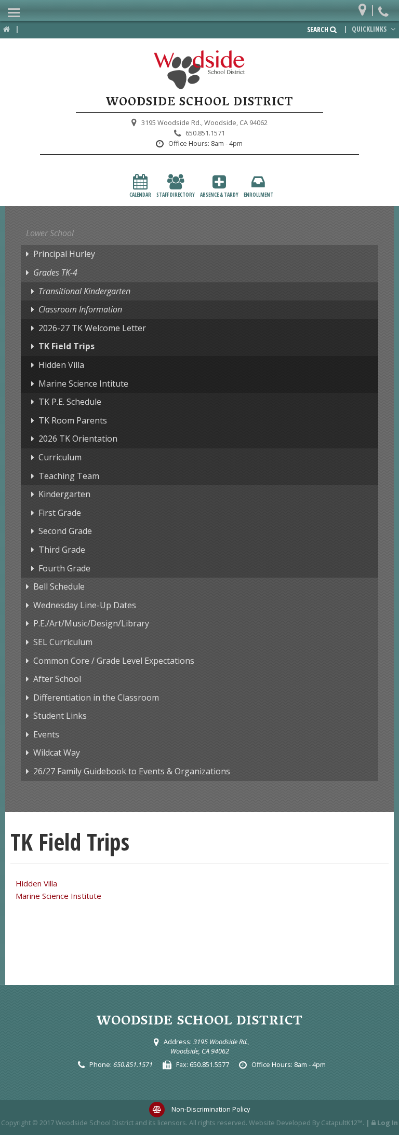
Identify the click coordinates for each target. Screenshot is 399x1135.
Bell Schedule (59, 586)
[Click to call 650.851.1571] (384, 7)
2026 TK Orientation (77, 438)
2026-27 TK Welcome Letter (92, 328)
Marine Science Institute (58, 896)
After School (57, 679)
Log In (387, 1122)
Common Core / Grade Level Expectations (113, 660)
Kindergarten (64, 494)
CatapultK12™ (342, 1122)
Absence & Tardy (219, 194)
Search (318, 29)
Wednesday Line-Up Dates (84, 605)
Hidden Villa (61, 365)
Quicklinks (370, 29)
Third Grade (61, 549)
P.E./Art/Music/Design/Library (91, 623)
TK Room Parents (72, 420)
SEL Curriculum (62, 642)
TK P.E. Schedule (69, 401)
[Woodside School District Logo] (199, 70)
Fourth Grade (64, 568)
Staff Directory (175, 194)
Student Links (60, 715)
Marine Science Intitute (83, 383)
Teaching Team (68, 476)
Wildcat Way (56, 752)
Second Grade (65, 531)
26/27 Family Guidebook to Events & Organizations (131, 771)
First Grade (59, 512)
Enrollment (258, 194)
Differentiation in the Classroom (96, 697)
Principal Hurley (64, 253)
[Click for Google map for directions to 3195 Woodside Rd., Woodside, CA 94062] (364, 7)
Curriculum (60, 457)
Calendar (140, 194)
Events (46, 734)
